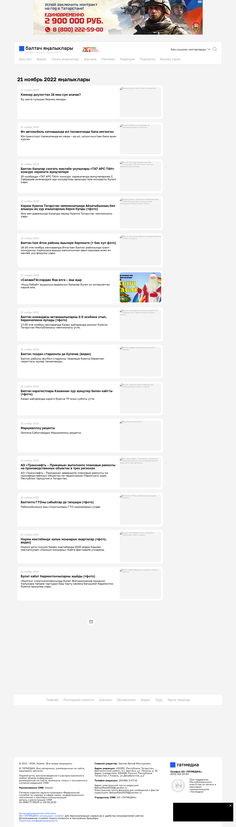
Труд (158, 700)
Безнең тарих (170, 59)
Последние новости (78, 700)
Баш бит (25, 59)
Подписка (147, 59)
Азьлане (90, 59)
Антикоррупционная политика (37, 813)
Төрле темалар (178, 700)
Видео (41, 59)
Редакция (127, 59)
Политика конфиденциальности (38, 820)
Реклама (108, 59)
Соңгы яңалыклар (65, 59)
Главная (52, 700)
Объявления (126, 700)
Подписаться (201, 816)
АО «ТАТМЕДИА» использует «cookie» (41, 815)
